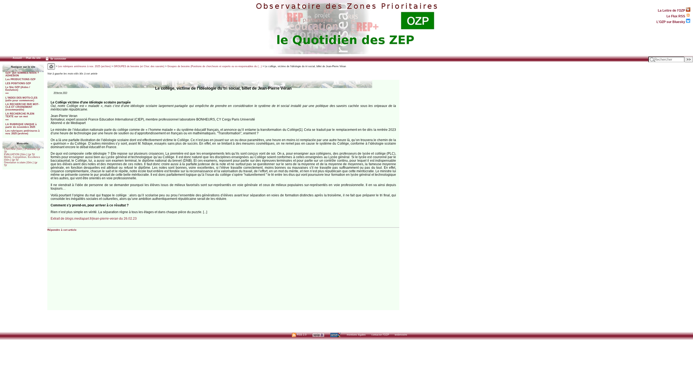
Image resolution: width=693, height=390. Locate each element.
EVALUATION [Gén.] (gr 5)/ (19, 154)
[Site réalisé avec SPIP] (318, 334)
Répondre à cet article (62, 229)
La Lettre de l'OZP (672, 10)
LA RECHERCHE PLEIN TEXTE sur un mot (19, 115)
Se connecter (58, 58)
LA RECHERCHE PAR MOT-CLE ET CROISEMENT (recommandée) (22, 107)
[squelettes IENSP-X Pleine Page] (335, 334)
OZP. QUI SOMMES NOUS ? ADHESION (22, 74)
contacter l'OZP (380, 334)
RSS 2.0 (301, 334)
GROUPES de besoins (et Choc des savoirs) (139, 66)
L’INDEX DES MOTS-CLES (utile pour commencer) (21, 99)
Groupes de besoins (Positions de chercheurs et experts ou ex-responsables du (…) (214, 66)
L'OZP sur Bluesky (671, 22)
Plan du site (33, 58)
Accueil (17, 58)
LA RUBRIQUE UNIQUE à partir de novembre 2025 (21, 125)
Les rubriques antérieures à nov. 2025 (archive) (22, 132)
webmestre (401, 334)
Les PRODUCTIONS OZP (20, 79)
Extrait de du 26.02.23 (94, 218)
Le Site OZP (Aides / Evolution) (17, 88)
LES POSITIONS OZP (18, 83)
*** (7, 93)
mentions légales (356, 334)
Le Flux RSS (676, 16)
